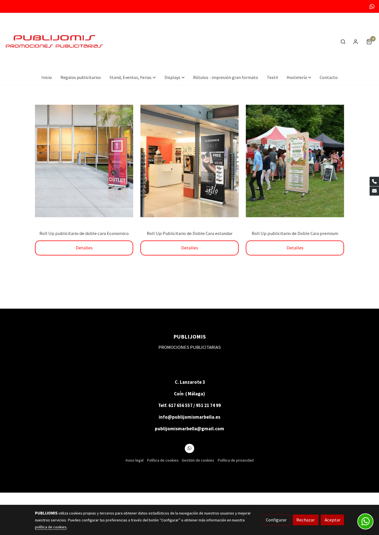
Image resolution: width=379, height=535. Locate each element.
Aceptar (332, 520)
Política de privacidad (236, 460)
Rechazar (305, 520)
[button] (132, 77)
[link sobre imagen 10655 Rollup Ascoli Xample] (84, 161)
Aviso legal (134, 460)
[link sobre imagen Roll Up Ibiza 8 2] (295, 161)
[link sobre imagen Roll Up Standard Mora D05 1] (189, 161)
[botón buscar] (343, 41)
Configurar (276, 520)
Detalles (84, 248)
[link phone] (374, 181)
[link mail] (374, 191)
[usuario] (356, 41)
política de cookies (51, 526)
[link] (54, 41)
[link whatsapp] (372, 6)
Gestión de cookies (198, 460)
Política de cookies (163, 460)
